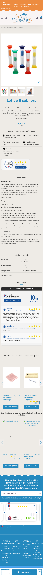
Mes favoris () (7, 8)
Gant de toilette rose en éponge (7, 398)
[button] (2, 383)
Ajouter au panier (26, 572)
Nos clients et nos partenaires (6, 555)
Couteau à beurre (9, 455)
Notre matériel (6, 551)
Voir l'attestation (12, 300)
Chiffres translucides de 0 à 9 (28, 457)
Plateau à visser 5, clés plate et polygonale (30, 398)
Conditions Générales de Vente (26, 555)
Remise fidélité (16, 553)
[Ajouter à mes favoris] (40, 572)
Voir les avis (20, 167)
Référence (4, 276)
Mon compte (16, 546)
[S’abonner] (40, 493)
